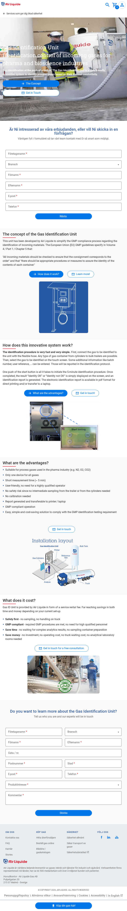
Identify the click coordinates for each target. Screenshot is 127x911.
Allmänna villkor (41, 895)
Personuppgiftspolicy (16, 895)
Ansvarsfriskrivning (64, 895)
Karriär (9, 849)
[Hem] (15, 861)
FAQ (7, 843)
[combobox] (107, 5)
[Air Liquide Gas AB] (10, 4)
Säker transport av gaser (76, 845)
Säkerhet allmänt (75, 837)
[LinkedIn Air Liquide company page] (108, 837)
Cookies (83, 895)
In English (114, 895)
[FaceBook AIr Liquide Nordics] (101, 837)
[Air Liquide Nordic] (116, 837)
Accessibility (98, 895)
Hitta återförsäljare (46, 837)
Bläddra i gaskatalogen (43, 851)
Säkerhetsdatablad (77, 852)
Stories (9, 854)
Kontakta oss (12, 837)
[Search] (107, 5)
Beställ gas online (45, 843)
